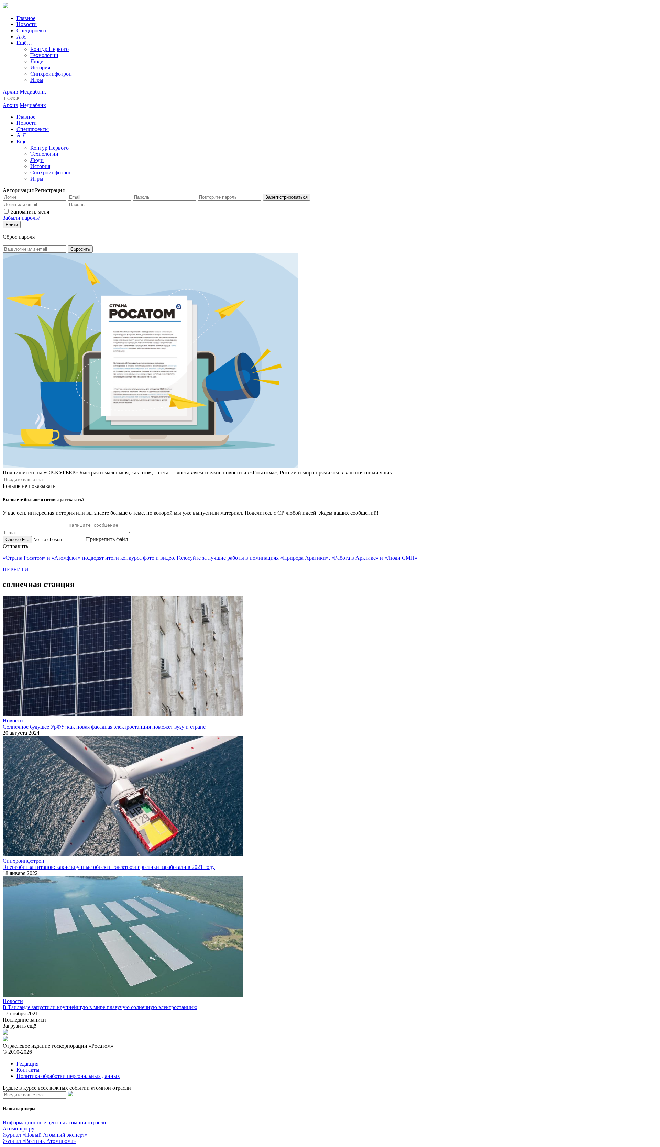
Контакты (28, 1070)
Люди (37, 61)
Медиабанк (33, 92)
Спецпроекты (32, 30)
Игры (36, 80)
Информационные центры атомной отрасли (54, 1122)
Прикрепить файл (107, 539)
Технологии (44, 55)
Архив (10, 92)
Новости (26, 24)
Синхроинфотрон (51, 74)
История (40, 67)
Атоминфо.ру (18, 1129)
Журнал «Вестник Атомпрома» (39, 1141)
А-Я (21, 37)
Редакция (27, 1064)
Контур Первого (49, 49)
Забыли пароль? (21, 218)
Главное (25, 18)
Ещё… (24, 43)
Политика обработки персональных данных (68, 1076)
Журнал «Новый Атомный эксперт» (45, 1135)
